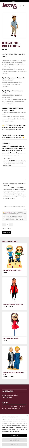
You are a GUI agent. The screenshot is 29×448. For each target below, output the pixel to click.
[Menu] (20, 6)
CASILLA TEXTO (14, 162)
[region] (14, 431)
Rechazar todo (14, 444)
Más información (14, 440)
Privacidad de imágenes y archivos (14, 184)
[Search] (15, 5)
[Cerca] (27, 415)
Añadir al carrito (6, 232)
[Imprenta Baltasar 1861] (12, 5)
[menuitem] (14, 1)
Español (14, 1)
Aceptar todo (14, 435)
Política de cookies (14, 431)
